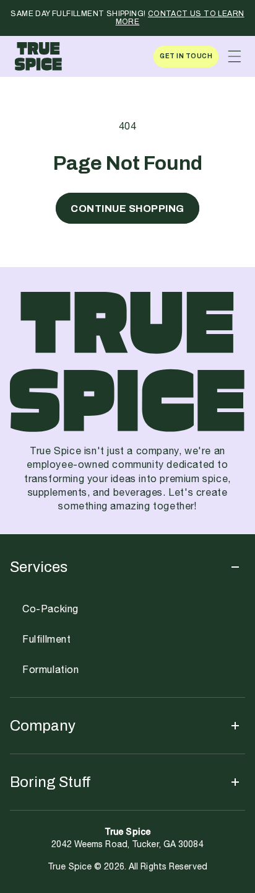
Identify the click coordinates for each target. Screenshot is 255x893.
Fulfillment (46, 640)
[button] (234, 56)
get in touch (186, 56)
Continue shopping (127, 208)
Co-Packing (50, 609)
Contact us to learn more (180, 17)
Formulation (50, 670)
